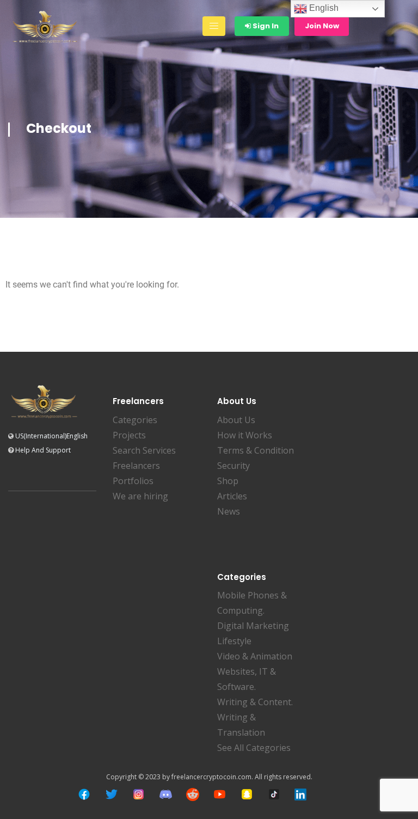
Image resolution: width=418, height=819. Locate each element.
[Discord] (166, 794)
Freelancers (136, 466)
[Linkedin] (300, 794)
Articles (232, 496)
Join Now (322, 26)
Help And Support (43, 450)
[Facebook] (84, 794)
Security (233, 466)
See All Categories (254, 748)
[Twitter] (111, 794)
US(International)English (51, 436)
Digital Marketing (253, 626)
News (228, 511)
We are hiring (140, 496)
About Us (236, 420)
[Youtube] (219, 794)
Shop (227, 481)
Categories (135, 420)
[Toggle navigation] (213, 26)
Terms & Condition (255, 450)
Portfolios (133, 481)
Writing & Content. (255, 702)
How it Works (244, 435)
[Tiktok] (274, 794)
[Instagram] (138, 794)
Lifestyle (234, 641)
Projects (129, 435)
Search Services (144, 450)
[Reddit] (192, 794)
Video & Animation (254, 656)
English (323, 8)
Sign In (265, 26)
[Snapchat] (247, 794)
